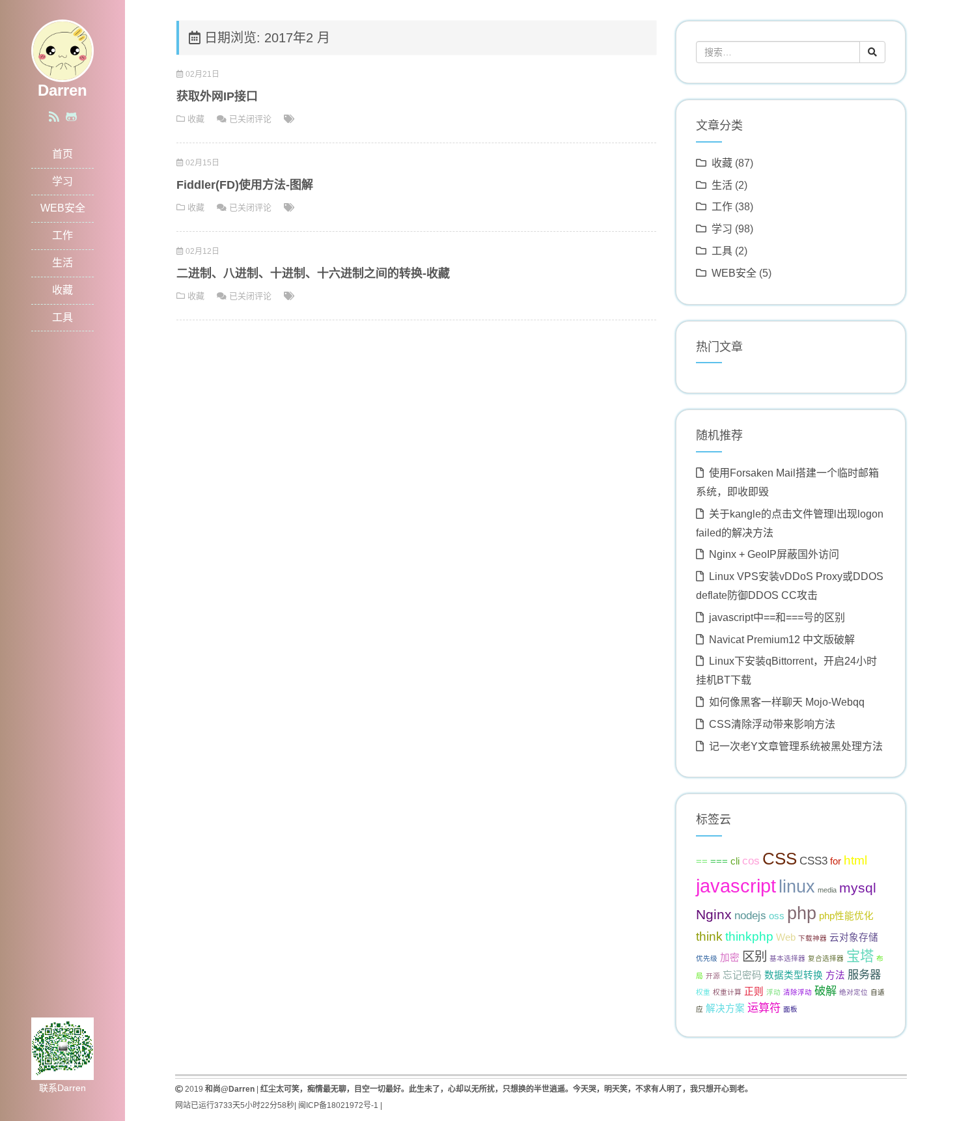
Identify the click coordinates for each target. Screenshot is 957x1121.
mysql (857, 887)
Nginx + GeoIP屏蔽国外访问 (774, 554)
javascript (736, 885)
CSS (779, 858)
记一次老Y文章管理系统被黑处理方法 (796, 746)
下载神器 (812, 938)
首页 (62, 153)
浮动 (773, 992)
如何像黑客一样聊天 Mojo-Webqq (787, 702)
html (855, 860)
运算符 (764, 1007)
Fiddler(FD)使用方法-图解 (244, 184)
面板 (790, 1009)
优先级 (706, 958)
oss (776, 916)
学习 (62, 181)
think (709, 936)
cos (751, 860)
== (702, 861)
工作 (62, 235)
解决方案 (725, 1008)
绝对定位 (853, 992)
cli (735, 861)
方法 (835, 975)
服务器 (864, 974)
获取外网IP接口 (217, 96)
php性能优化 (846, 916)
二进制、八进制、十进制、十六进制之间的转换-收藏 (313, 273)
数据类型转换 (793, 975)
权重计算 (727, 992)
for (835, 861)
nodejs (750, 915)
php (801, 913)
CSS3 (813, 860)
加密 (730, 957)
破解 (825, 990)
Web (786, 937)
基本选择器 (787, 958)
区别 (754, 956)
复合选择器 (826, 958)
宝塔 (860, 955)
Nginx (714, 914)
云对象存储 (853, 937)
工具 (62, 317)
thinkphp (749, 936)
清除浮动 (797, 992)
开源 (713, 976)
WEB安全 (62, 208)
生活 (62, 262)
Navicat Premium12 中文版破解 (782, 639)
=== (719, 861)
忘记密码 (742, 975)
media (827, 890)
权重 (703, 992)
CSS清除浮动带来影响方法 (772, 724)
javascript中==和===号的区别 (777, 617)
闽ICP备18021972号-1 (338, 1105)
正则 (754, 991)
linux (797, 886)
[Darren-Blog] (62, 49)
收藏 (62, 290)
